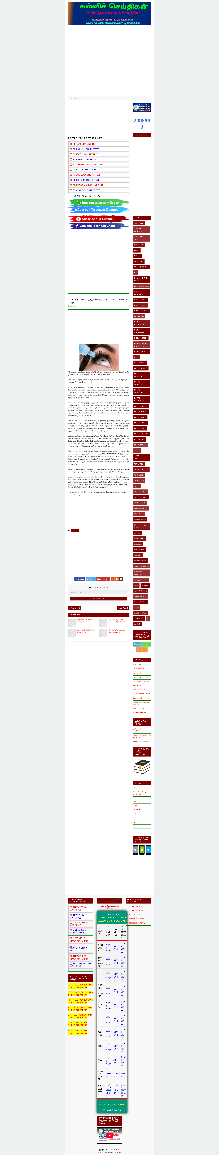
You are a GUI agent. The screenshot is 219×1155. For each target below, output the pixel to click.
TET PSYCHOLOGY (141, 469)
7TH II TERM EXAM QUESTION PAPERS (77, 1024)
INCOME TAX (139, 316)
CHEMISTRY (138, 261)
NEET (136, 357)
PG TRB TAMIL (139, 428)
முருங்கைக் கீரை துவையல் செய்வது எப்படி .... (85, 621)
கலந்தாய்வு (138, 555)
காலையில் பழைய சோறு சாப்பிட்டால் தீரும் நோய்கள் (117, 621)
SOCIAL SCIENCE (140, 445)
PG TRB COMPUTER (138, 391)
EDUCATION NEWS (141, 286)
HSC (134, 818)
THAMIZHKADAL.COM (108, 1090)
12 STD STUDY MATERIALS (134, 906)
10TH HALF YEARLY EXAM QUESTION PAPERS (80, 1001)
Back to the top (116, 1152)
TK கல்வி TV (136, 805)
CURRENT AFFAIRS (141, 267)
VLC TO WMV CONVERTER (141, 694)
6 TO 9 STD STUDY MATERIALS (136, 919)
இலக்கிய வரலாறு (140, 519)
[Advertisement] (109, 42)
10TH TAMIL (139, 223)
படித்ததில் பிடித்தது (140, 591)
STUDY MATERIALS (123, 1090)
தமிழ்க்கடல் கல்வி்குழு (141, 566)
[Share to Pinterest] (113, 579)
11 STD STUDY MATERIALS (134, 910)
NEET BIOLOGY (140, 363)
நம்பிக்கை (145, 585)
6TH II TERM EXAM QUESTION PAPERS (77, 1032)
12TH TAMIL (139, 245)
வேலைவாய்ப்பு (138, 618)
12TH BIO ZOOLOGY (138, 229)
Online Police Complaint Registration (141, 793)
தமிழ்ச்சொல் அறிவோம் (138, 573)
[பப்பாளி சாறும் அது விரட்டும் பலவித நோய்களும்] (103, 633)
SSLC (134, 814)
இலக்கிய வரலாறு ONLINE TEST (140, 526)
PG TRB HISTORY (140, 411)
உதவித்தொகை (139, 538)
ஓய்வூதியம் (138, 544)
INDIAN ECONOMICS (139, 323)
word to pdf (137, 673)
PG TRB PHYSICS (140, 423)
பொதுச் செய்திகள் (140, 602)
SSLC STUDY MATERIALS (134, 915)
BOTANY (137, 256)
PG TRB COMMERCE (138, 383)
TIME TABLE (139, 480)
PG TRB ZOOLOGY (141, 434)
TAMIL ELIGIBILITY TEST (141, 457)
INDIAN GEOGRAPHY (139, 331)
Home (135, 801)
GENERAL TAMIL (140, 305)
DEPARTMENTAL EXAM (140, 279)
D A (135, 272)
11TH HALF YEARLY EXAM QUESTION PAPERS (80, 993)
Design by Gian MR (104, 1152)
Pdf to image (137, 685)
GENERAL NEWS (140, 300)
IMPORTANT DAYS (141, 311)
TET (134, 826)
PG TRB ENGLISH (140, 406)
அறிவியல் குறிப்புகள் (140, 508)
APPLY (136, 250)
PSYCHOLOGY (139, 439)
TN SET (137, 486)
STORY (136, 450)
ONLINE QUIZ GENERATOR (141, 681)
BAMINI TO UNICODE (140, 713)
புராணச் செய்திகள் (140, 596)
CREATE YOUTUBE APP (140, 677)
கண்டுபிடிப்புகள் (139, 549)
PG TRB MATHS (140, 417)
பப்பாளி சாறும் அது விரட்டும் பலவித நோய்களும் (117, 631)
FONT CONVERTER (139, 709)
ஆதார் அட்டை (139, 514)
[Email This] (121, 579)
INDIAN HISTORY (140, 338)
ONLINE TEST (137, 809)
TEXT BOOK (138, 475)
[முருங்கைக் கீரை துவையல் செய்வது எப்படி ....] (72, 623)
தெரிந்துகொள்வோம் (141, 580)
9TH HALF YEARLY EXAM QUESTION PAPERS (80, 1008)
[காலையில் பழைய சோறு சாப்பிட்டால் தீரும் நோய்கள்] (103, 623)
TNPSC (135, 822)
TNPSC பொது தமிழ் (141, 497)
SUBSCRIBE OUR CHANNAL (112, 1104)
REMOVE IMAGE (138, 665)
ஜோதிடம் (137, 624)
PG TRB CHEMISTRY (138, 375)
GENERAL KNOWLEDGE (139, 292)
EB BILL (135, 788)
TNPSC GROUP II (140, 492)
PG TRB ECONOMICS (139, 399)
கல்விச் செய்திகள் (140, 560)
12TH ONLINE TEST (139, 238)
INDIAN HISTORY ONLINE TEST (140, 344)
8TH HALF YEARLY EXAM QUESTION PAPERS (80, 1016)
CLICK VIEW (123, 947)
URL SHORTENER (138, 669)
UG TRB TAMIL (140, 503)
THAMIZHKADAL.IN (116, 1090)
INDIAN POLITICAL (141, 351)
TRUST (115, 1075)
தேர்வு (136, 585)
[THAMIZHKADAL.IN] (109, 13)
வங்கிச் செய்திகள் (140, 613)
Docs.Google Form (139, 690)
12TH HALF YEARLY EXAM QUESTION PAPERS (80, 986)
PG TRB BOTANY (140, 368)
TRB (134, 830)
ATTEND (115, 947)
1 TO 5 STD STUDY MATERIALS (136, 923)
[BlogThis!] (117, 579)
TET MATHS (138, 464)
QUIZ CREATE (137, 698)
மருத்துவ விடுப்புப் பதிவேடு (141, 742)
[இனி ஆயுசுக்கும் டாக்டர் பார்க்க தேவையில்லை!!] (72, 633)
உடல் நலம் (74, 531)
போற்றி (136, 607)
